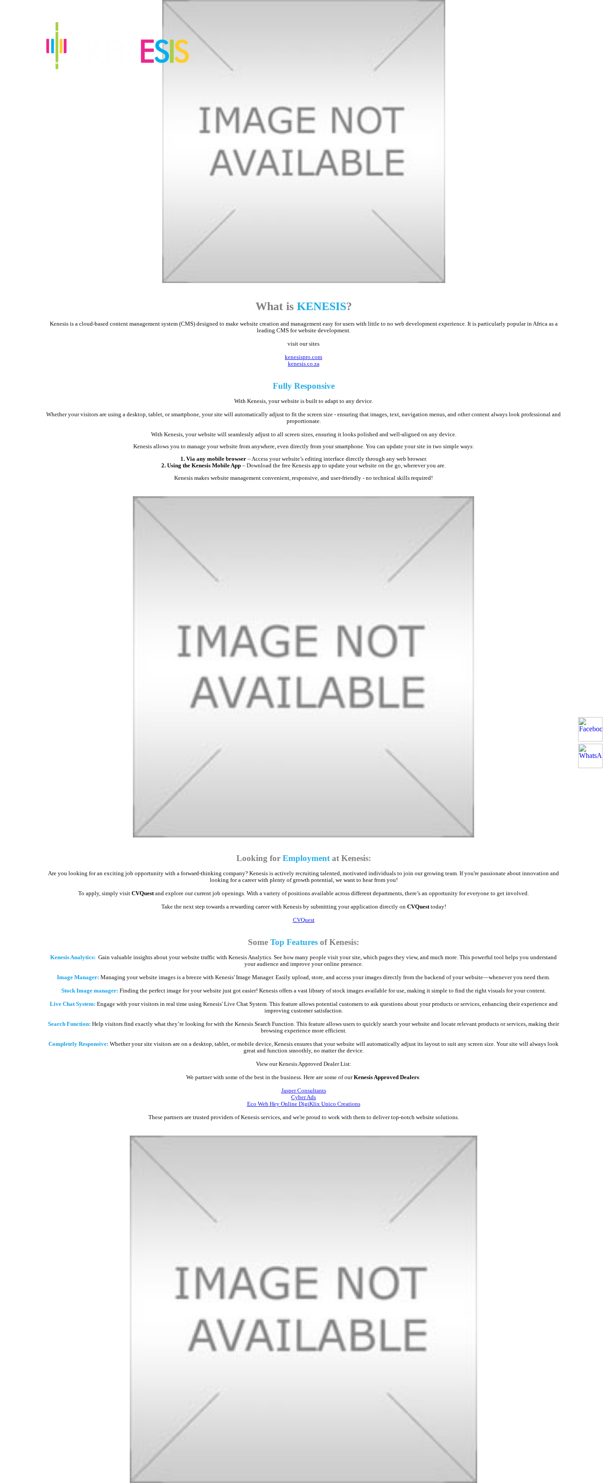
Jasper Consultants (303, 1091)
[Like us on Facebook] (590, 729)
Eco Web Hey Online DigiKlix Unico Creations (303, 1104)
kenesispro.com (303, 357)
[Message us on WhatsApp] (590, 756)
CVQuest (304, 920)
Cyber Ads (303, 1097)
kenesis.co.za (303, 364)
